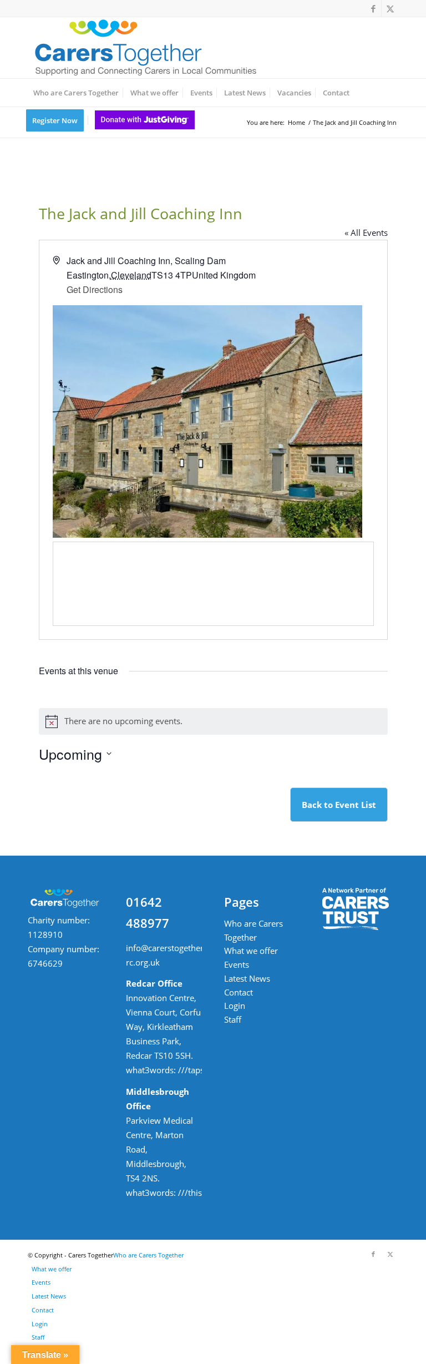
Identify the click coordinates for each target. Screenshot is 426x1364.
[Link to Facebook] (373, 8)
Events (236, 964)
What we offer (251, 950)
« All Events (366, 232)
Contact (238, 992)
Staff (232, 1019)
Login (234, 1005)
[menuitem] (76, 93)
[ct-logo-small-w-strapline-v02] (144, 47)
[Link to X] (390, 8)
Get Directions (95, 289)
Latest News (247, 978)
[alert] (213, 721)
